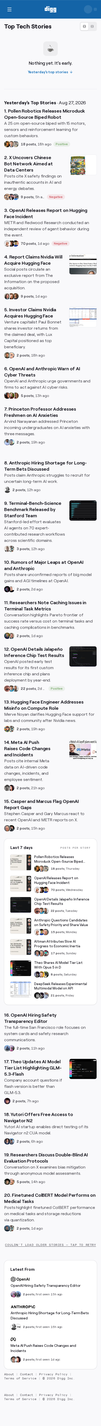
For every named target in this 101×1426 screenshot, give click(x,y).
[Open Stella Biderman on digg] (7, 1182)
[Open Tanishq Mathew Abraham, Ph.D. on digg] (45, 995)
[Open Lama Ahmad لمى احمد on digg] (11, 1048)
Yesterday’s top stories (48, 72)
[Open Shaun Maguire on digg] (11, 197)
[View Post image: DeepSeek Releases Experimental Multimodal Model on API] (20, 989)
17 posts (57, 953)
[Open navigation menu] (9, 9)
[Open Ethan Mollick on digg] (45, 953)
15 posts (57, 932)
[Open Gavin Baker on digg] (15, 688)
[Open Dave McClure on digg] (11, 355)
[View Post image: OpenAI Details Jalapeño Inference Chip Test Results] (83, 656)
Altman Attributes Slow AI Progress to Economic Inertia (57, 944)
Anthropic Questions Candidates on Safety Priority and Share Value (61, 922)
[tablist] (88, 26)
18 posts (28, 144)
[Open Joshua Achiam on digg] (7, 1048)
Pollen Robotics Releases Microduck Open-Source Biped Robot (58, 859)
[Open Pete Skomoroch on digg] (15, 197)
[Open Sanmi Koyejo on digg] (7, 549)
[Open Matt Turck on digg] (11, 296)
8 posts (56, 974)
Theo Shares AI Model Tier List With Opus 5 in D (58, 965)
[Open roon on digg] (15, 243)
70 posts (28, 243)
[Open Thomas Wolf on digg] (7, 144)
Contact (26, 1374)
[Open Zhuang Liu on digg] (11, 442)
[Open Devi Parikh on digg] (7, 1141)
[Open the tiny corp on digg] (18, 1327)
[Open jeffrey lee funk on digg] (14, 1359)
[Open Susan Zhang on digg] (7, 688)
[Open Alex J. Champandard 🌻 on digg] (7, 788)
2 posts (23, 355)
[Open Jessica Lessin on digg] (15, 296)
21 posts (57, 995)
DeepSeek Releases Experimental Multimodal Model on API (60, 986)
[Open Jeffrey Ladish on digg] (11, 396)
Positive (62, 144)
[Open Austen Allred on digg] (41, 974)
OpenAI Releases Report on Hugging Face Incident (56, 880)
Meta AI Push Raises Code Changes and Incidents (43, 1348)
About (9, 1374)
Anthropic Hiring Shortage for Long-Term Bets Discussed (50, 1315)
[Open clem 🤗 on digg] (11, 144)
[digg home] (50, 9)
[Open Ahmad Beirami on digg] (7, 636)
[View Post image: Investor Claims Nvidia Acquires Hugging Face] (83, 317)
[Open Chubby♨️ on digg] (7, 589)
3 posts (23, 549)
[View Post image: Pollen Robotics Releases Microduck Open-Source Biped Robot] (20, 862)
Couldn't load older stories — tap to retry (50, 1245)
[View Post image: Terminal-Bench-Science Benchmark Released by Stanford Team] (83, 510)
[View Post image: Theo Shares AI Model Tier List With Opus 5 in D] (20, 968)
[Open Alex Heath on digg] (11, 589)
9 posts (27, 197)
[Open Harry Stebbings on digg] (7, 355)
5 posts (27, 396)
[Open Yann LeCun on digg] (37, 953)
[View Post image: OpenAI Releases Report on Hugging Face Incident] (20, 883)
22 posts (28, 688)
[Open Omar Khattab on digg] (7, 1228)
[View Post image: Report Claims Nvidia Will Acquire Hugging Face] (83, 264)
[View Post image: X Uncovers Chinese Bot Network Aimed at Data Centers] (83, 164)
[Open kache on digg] (37, 995)
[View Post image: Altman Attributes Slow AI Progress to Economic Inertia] (20, 947)
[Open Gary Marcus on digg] (7, 828)
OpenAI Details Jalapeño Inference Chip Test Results (61, 901)
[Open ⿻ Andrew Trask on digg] (11, 1182)
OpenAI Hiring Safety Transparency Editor (46, 1285)
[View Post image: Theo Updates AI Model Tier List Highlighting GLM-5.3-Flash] (83, 1069)
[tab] (84, 26)
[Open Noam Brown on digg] (11, 243)
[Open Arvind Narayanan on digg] (7, 442)
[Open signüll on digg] (7, 490)
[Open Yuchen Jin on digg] (15, 144)
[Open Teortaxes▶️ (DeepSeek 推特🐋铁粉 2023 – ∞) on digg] (37, 974)
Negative (56, 197)
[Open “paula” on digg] (15, 396)
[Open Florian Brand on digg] (11, 549)
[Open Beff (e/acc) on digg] (7, 197)
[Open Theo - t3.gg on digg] (7, 1101)
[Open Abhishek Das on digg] (11, 1141)
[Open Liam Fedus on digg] (11, 688)
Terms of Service (20, 1378)
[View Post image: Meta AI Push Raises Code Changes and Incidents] (83, 749)
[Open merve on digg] (7, 729)
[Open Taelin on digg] (45, 974)
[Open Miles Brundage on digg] (7, 243)
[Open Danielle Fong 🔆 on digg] (7, 396)
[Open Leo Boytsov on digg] (7, 296)
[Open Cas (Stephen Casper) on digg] (11, 828)
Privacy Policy (53, 1374)
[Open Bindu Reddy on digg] (11, 788)
